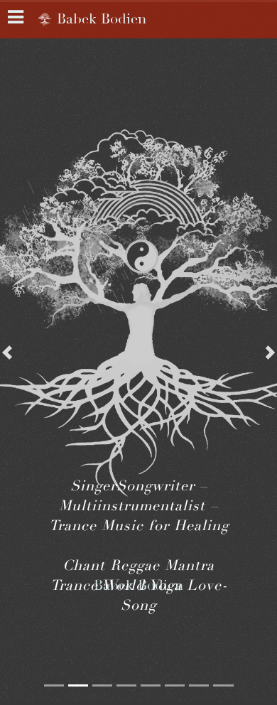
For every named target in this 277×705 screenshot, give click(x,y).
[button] (7, 352)
